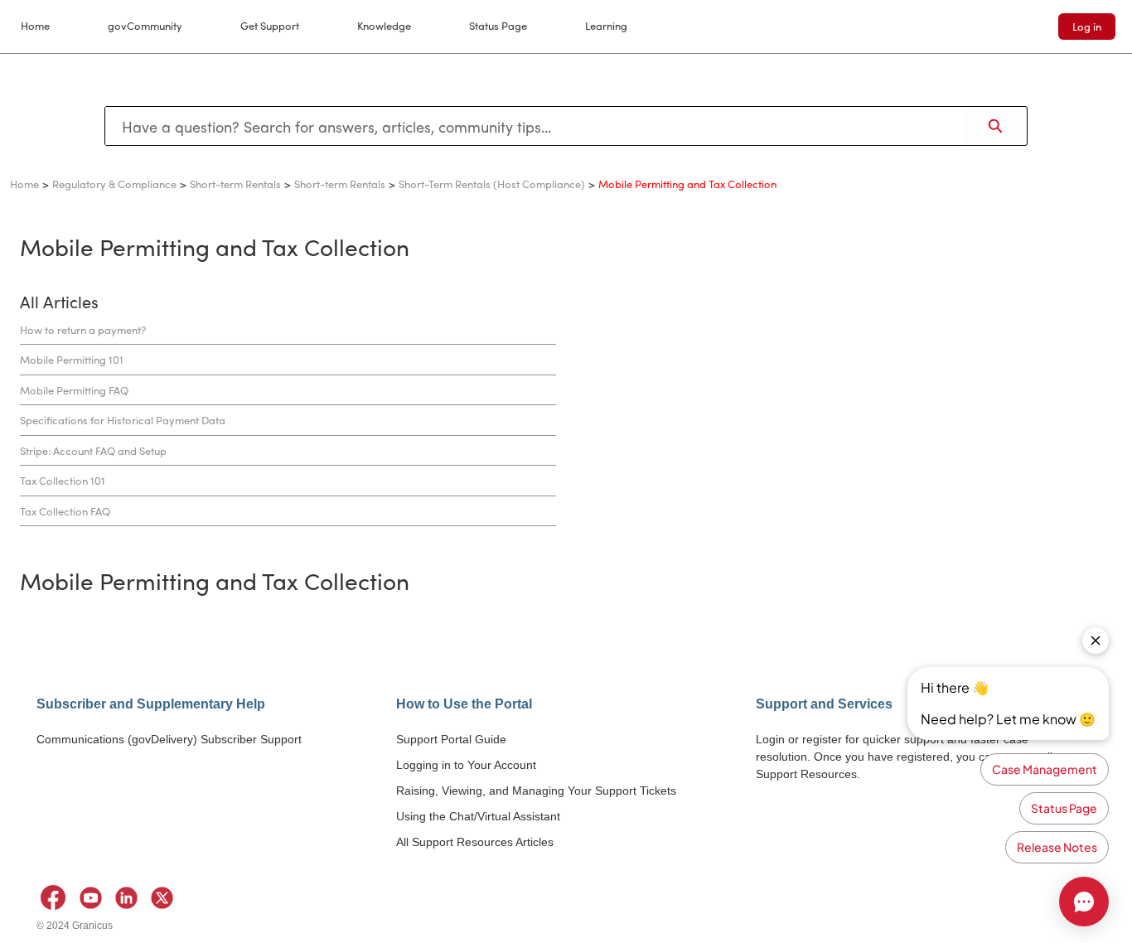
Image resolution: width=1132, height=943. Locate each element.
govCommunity (145, 25)
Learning (606, 25)
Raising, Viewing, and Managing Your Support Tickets (536, 790)
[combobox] (534, 126)
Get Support (269, 25)
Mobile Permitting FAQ (74, 390)
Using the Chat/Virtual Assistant (478, 816)
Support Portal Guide (451, 739)
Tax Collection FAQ (65, 511)
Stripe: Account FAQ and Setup (93, 450)
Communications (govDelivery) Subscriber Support (169, 739)
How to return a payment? (83, 329)
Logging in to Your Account (466, 764)
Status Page (498, 25)
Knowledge (384, 25)
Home (35, 25)
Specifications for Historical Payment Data (122, 420)
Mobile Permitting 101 (71, 359)
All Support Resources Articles (475, 842)
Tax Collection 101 (62, 480)
